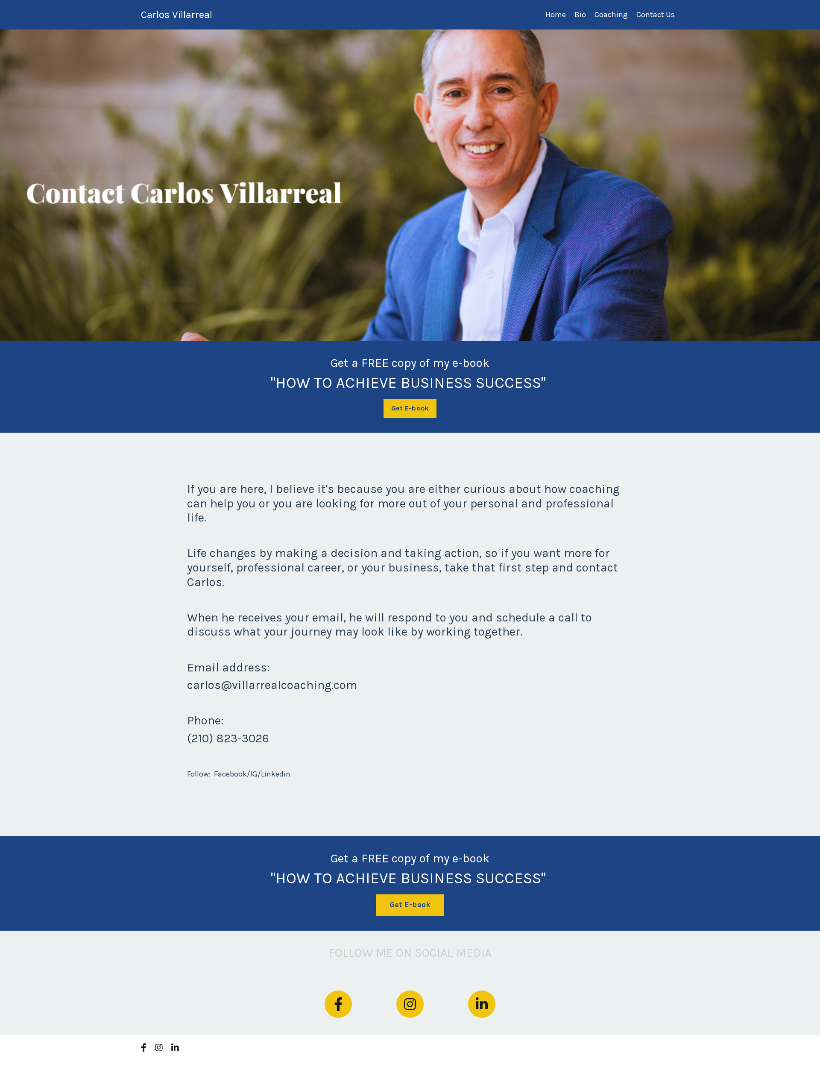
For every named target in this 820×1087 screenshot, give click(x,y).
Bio (580, 14)
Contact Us (655, 14)
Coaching (611, 14)
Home (555, 14)
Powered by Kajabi (654, 1065)
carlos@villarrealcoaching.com (272, 685)
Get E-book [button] (410, 408)
